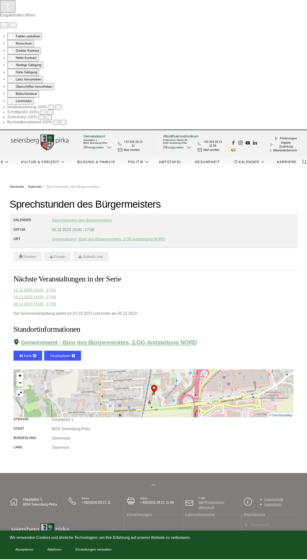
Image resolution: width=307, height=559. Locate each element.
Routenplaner (61, 356)
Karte (28, 356)
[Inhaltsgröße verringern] (51, 107)
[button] (96, 147)
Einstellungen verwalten (94, 549)
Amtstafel (170, 162)
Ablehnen (54, 549)
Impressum (273, 504)
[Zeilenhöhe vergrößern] (49, 117)
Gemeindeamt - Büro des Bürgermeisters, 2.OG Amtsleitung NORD (109, 342)
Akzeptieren (24, 549)
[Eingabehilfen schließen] (13, 25)
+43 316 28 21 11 (133, 143)
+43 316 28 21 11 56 (212, 143)
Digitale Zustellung (286, 144)
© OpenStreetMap (280, 415)
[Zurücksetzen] (4, 25)
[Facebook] (233, 142)
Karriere (287, 162)
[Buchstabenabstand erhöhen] (63, 122)
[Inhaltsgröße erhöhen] (58, 107)
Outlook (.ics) (92, 256)
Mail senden (132, 150)
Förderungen (288, 138)
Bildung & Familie (96, 162)
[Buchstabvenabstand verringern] (56, 122)
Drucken (29, 256)
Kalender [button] (249, 162)
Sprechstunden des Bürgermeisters (82, 220)
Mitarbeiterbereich (285, 150)
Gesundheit (207, 162)
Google (59, 256)
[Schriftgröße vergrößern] (50, 112)
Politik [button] (136, 162)
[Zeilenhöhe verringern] (41, 117)
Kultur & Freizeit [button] (40, 162)
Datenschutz (273, 499)
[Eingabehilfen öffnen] (7, 6)
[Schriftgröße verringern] (43, 112)
